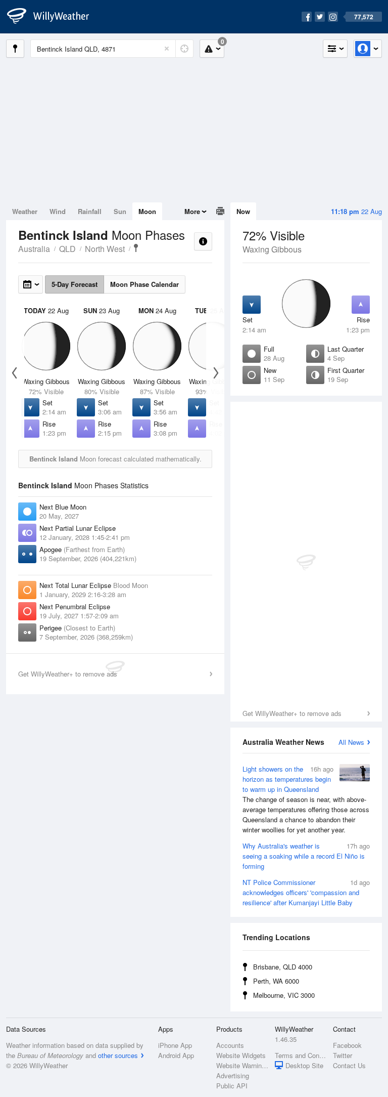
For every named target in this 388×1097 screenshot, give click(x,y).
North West (105, 249)
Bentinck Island (136, 248)
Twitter (342, 1055)
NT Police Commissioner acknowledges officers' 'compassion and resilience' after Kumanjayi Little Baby (306, 892)
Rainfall (90, 211)
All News (351, 742)
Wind (58, 211)
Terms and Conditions (301, 1055)
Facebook (347, 1045)
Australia (34, 249)
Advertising (232, 1075)
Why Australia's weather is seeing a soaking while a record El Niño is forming (306, 856)
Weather (24, 211)
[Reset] (167, 49)
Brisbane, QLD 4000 (282, 967)
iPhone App (175, 1045)
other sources (118, 1055)
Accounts (230, 1045)
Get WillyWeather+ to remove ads (292, 713)
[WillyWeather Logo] (53, 16)
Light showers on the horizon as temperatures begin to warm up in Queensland (306, 799)
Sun (120, 211)
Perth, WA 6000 (276, 981)
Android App (176, 1055)
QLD (67, 249)
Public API (232, 1085)
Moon (147, 211)
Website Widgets (241, 1055)
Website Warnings (242, 1065)
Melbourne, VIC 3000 (284, 995)
